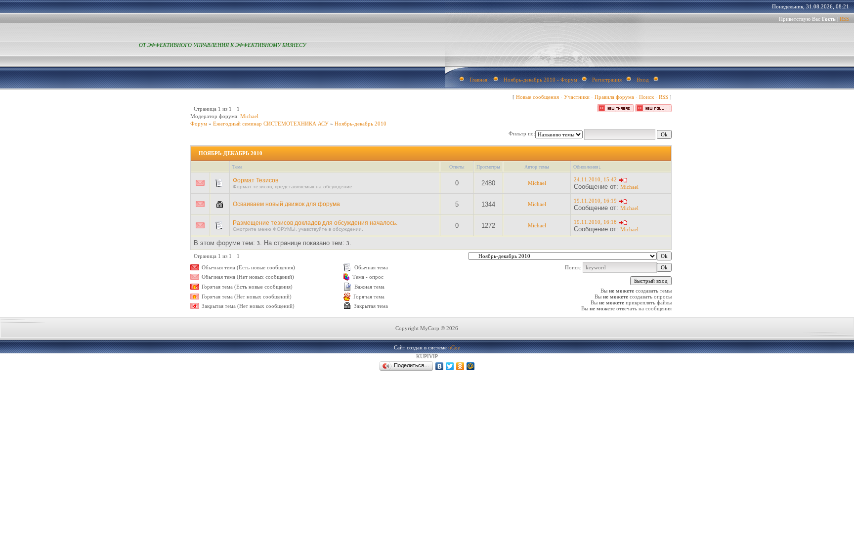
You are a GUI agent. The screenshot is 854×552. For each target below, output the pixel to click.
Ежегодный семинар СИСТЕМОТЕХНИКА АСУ (271, 124)
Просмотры (488, 167)
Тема (237, 167)
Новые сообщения (537, 97)
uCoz (454, 347)
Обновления (585, 167)
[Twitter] (450, 366)
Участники (577, 97)
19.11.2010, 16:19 (595, 201)
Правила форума (614, 97)
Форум (198, 124)
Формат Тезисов (255, 180)
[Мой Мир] (471, 366)
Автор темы (536, 167)
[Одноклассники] (460, 366)
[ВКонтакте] (439, 366)
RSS (844, 19)
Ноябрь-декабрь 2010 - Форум (540, 80)
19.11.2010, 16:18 (595, 222)
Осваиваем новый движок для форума (286, 204)
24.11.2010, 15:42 (595, 179)
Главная (478, 80)
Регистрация (607, 80)
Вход (643, 80)
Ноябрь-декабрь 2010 (360, 124)
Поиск (646, 97)
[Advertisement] (205, 468)
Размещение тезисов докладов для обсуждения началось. (315, 222)
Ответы (457, 167)
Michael (249, 116)
